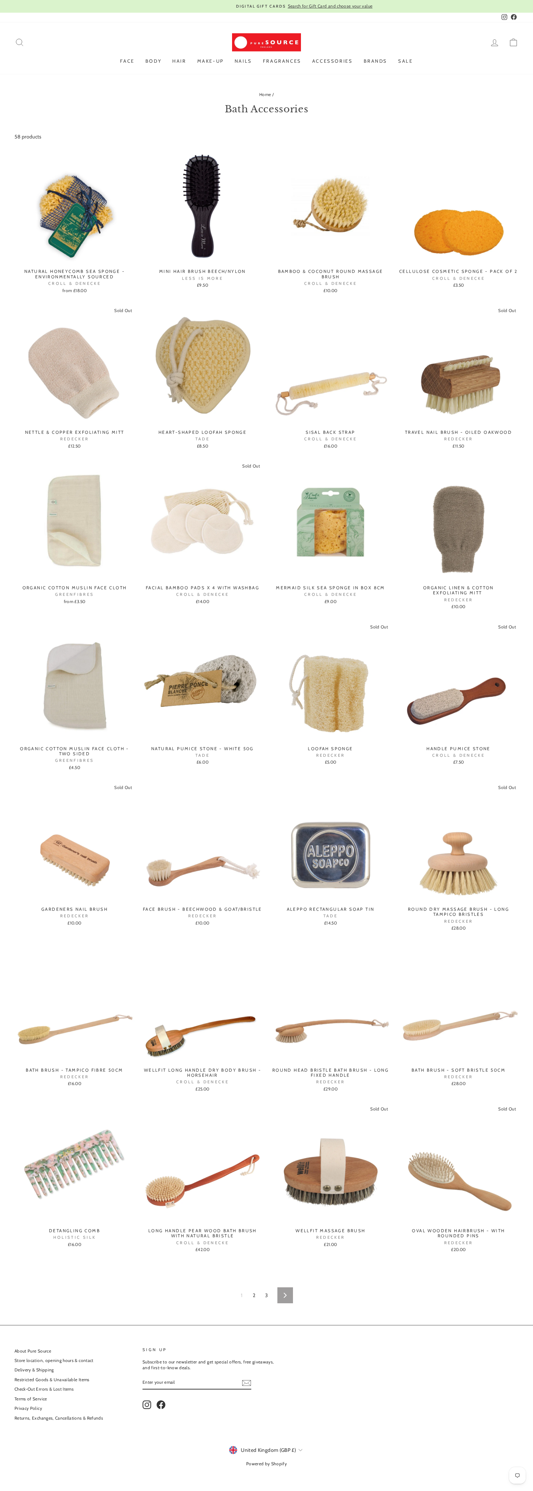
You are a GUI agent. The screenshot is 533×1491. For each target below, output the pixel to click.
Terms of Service (31, 1398)
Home (265, 94)
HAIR (179, 61)
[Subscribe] (246, 1383)
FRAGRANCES (282, 61)
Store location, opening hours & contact (54, 1360)
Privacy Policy (28, 1408)
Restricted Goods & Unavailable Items (52, 1379)
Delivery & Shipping (34, 1369)
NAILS (243, 61)
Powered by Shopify (266, 1463)
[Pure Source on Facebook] (161, 1404)
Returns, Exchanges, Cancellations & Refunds (59, 1418)
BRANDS (376, 61)
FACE (127, 61)
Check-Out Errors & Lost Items (44, 1389)
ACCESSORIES (332, 61)
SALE (405, 61)
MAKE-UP (210, 61)
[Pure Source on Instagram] (146, 1404)
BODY (153, 61)
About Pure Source (33, 1351)
